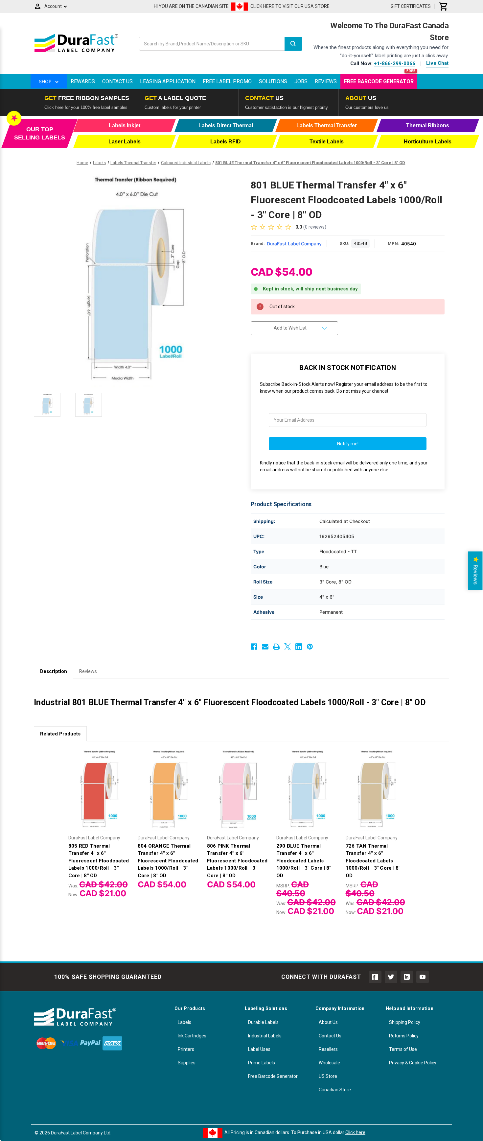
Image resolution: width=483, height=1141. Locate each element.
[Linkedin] (298, 646)
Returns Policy (404, 1035)
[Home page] (76, 52)
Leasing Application (168, 81)
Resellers (328, 1049)
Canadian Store (335, 1089)
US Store (328, 1076)
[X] (287, 646)
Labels (184, 1022)
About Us (328, 1022)
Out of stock (169, 795)
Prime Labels (261, 1062)
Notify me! (347, 443)
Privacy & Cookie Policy (412, 1062)
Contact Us (117, 81)
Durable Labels (263, 1022)
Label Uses (259, 1049)
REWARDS (83, 81)
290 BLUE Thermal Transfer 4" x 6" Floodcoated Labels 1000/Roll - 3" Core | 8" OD (303, 861)
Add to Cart (99, 795)
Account (53, 6)
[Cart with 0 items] (443, 6)
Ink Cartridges (192, 1035)
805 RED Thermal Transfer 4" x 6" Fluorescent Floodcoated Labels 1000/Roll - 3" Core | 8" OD (98, 861)
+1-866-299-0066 (394, 63)
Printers (186, 1049)
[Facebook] (254, 646)
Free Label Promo (227, 81)
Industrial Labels (265, 1035)
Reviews (326, 81)
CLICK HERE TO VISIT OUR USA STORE (290, 6)
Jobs (301, 81)
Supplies (187, 1062)
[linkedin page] (407, 977)
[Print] (276, 646)
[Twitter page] (391, 977)
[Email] (265, 646)
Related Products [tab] (60, 734)
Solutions (273, 81)
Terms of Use (403, 1049)
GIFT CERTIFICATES (411, 6)
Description (53, 671)
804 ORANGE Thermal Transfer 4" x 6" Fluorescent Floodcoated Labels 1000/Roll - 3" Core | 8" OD (168, 861)
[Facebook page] (375, 977)
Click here (355, 1132)
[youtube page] (422, 977)
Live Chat (437, 63)
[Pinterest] (310, 646)
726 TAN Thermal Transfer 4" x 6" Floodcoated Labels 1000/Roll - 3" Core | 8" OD (373, 861)
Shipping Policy (404, 1022)
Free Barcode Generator (379, 81)
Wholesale (329, 1062)
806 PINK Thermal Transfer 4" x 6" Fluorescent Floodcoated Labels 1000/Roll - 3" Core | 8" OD (237, 861)
